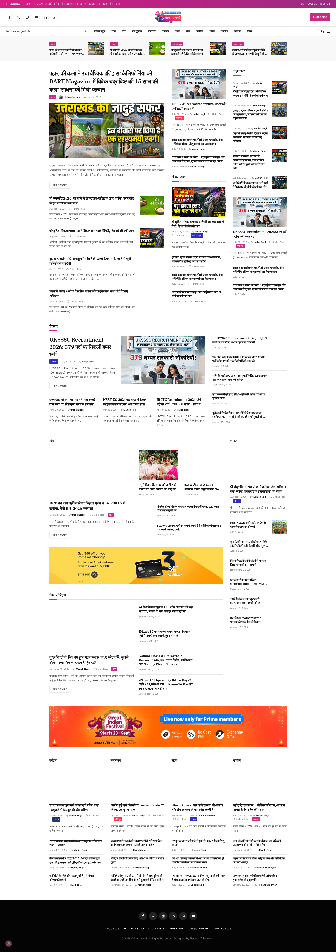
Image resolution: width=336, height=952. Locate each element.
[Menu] (328, 31)
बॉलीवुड (118, 819)
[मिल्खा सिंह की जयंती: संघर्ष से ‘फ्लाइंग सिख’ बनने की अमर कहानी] (279, 565)
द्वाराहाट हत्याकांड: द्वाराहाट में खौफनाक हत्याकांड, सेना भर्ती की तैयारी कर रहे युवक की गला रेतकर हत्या (197, 141)
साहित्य (224, 31)
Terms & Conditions (170, 928)
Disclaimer (199, 928)
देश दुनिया (137, 31)
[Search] (322, 31)
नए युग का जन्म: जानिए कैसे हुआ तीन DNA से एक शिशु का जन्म (198, 843)
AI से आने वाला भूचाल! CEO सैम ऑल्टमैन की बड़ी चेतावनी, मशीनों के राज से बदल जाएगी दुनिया (166, 609)
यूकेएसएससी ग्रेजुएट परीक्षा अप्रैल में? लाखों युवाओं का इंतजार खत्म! (238, 396)
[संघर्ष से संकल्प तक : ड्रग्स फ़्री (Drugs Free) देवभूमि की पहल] (279, 603)
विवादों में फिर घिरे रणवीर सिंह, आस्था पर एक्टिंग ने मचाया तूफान (137, 860)
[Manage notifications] (8, 943)
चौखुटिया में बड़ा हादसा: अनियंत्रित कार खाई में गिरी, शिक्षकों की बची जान (187, 52)
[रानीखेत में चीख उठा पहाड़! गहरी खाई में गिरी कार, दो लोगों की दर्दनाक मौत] (279, 182)
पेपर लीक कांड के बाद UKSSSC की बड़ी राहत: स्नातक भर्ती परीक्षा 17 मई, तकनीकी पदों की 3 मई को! (238, 359)
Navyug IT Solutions (202, 938)
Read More (60, 185)
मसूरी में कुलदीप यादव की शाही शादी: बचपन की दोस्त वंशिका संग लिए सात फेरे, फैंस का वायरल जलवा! (158, 487)
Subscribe (320, 17)
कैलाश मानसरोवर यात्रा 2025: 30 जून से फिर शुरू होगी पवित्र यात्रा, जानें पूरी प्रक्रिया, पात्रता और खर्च (75, 860)
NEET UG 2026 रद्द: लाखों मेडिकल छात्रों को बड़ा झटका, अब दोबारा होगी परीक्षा (124, 402)
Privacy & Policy (137, 928)
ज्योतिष (199, 31)
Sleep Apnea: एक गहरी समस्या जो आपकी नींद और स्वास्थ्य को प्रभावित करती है (197, 807)
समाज (212, 31)
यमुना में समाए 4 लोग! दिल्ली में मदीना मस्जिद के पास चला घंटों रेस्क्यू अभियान (88, 293)
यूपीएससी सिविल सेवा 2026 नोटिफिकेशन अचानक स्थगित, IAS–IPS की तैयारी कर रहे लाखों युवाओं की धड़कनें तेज (237, 415)
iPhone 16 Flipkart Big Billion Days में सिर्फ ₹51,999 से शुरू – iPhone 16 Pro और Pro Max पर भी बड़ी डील (165, 684)
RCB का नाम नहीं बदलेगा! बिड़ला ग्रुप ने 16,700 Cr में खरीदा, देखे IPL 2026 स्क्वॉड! (87, 505)
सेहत (177, 31)
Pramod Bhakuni (207, 815)
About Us (112, 928)
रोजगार (165, 31)
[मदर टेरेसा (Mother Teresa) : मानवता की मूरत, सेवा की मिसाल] (279, 622)
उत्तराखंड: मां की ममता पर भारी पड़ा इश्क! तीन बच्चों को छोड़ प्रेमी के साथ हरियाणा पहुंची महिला (72, 402)
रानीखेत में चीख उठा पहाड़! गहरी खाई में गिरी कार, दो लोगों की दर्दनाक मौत (196, 294)
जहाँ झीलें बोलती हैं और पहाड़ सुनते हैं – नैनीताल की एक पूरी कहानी (71, 878)
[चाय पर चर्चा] (168, 17)
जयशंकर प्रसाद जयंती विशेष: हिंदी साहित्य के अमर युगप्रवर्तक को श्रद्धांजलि (256, 878)
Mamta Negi (77, 867)
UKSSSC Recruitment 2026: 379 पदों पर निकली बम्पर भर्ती (199, 106)
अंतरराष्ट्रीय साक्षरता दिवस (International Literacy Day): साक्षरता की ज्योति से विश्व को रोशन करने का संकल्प (249, 582)
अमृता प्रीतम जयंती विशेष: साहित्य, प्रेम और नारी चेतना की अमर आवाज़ (258, 860)
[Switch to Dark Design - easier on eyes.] (302, 4)
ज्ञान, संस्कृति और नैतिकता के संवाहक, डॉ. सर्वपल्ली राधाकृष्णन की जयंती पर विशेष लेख (257, 843)
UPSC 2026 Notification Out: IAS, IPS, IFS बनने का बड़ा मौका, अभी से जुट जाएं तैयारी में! (239, 340)
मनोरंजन (152, 31)
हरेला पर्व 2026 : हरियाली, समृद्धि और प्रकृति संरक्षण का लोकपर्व (248, 524)
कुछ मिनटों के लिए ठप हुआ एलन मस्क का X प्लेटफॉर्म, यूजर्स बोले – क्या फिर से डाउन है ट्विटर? (88, 660)
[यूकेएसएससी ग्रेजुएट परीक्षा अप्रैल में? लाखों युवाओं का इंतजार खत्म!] (279, 398)
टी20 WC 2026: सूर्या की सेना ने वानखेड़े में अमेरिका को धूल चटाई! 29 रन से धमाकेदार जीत (189, 527)
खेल (188, 31)
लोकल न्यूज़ (99, 31)
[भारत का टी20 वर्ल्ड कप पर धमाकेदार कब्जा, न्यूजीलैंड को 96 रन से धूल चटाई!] (203, 465)
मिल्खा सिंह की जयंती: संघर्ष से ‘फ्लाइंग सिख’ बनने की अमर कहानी (248, 563)
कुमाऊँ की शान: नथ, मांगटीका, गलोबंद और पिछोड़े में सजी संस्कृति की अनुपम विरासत (248, 544)
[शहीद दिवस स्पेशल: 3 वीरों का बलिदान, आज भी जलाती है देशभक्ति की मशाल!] (260, 785)
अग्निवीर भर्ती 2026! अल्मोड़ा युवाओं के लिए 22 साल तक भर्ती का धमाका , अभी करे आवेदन (239, 377)
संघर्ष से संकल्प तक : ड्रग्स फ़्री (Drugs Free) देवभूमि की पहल (246, 601)
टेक (124, 31)
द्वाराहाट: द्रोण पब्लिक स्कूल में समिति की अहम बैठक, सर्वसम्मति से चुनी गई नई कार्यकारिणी (249, 52)
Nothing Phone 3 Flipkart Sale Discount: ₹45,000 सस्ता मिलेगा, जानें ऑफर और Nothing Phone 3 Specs (165, 660)
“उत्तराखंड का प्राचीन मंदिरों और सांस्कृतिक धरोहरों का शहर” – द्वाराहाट (75, 843)
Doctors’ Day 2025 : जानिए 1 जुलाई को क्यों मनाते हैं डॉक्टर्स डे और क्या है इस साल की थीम (198, 878)
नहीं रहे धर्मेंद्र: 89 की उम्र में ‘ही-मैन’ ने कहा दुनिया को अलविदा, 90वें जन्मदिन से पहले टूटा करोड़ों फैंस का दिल (137, 878)
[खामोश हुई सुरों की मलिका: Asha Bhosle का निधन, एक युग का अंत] (137, 785)
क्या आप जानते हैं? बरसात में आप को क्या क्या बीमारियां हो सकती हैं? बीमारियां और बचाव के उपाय (198, 860)
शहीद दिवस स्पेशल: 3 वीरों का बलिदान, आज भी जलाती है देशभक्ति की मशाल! (259, 807)
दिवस (249, 31)
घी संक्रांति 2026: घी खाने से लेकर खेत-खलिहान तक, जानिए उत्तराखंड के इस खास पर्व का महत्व (73, 3)
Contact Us (222, 928)
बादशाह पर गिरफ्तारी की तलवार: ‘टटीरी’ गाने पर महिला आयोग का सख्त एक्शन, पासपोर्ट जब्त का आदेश (136, 843)
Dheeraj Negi (199, 850)
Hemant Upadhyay (266, 867)
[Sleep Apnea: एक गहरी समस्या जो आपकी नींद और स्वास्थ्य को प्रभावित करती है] (199, 785)
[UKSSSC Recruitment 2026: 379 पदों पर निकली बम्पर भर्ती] (199, 84)
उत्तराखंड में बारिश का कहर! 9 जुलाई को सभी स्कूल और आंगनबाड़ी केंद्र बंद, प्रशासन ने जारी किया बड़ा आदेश (198, 159)
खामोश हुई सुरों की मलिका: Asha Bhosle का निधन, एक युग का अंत (137, 807)
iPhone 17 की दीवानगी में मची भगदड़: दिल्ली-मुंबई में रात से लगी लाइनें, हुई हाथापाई (164, 633)
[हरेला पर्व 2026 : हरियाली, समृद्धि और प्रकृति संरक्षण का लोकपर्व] (279, 527)
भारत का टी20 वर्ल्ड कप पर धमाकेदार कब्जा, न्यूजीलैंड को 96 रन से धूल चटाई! (203, 487)
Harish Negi (199, 114)
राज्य (114, 31)
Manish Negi (73, 97)
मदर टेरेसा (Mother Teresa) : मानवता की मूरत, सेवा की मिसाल (246, 620)
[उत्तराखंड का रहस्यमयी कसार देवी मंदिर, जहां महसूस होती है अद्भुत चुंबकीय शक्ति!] (76, 785)
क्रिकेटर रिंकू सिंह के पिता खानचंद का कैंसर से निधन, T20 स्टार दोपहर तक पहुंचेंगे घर (188, 508)
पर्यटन (237, 31)
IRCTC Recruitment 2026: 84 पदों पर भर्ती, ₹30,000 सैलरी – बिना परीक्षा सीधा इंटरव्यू (181, 402)
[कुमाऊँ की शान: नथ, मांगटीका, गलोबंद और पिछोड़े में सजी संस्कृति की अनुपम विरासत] (279, 546)
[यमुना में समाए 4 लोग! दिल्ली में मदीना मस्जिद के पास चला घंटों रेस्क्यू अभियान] (152, 298)
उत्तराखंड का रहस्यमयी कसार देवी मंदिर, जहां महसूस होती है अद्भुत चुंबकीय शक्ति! (73, 807)
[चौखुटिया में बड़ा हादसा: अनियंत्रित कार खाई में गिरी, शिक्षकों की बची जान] (218, 48)
